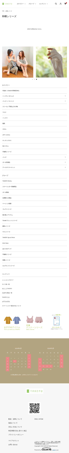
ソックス (5, 118)
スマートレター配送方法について (11, 305)
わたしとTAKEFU (7, 288)
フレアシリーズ (7, 209)
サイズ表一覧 (6, 284)
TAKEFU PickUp (7, 181)
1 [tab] (32, 79)
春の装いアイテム (8, 215)
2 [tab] (34, 79)
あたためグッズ (7, 248)
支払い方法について (15, 427)
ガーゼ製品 (6, 192)
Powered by (37, 449)
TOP (3, 11)
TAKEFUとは (6, 297)
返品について (13, 423)
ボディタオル (6, 135)
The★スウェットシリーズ (10, 220)
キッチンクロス (7, 140)
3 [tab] (36, 79)
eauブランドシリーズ (8, 265)
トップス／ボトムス (8, 96)
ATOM (41, 419)
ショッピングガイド (7, 280)
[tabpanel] (17, 62)
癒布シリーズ (6, 226)
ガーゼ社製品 (6, 162)
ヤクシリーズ (6, 231)
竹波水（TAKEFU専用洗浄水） (11, 90)
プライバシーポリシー (16, 435)
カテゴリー (20, 3)
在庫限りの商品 (7, 198)
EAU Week (5, 243)
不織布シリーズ (7, 151)
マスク (4, 112)
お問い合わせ (13, 444)
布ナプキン (6, 146)
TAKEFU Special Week (9, 237)
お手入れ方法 (6, 301)
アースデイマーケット (9, 167)
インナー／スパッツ (8, 101)
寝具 (4, 123)
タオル (4, 129)
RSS (36, 419)
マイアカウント (13, 440)
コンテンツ (42, 3)
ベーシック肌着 (7, 203)
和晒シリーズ (9, 11)
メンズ (4, 157)
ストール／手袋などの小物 (10, 106)
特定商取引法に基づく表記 (17, 431)
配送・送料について (15, 419)
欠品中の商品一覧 (7, 293)
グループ (31, 3)
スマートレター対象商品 (9, 186)
